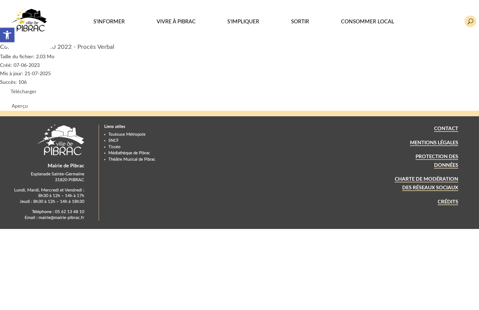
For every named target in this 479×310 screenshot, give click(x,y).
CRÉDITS (448, 202)
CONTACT (446, 128)
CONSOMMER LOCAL (367, 21)
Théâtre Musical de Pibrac (131, 159)
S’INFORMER (109, 21)
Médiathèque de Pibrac (129, 153)
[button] (7, 35)
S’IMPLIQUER (243, 21)
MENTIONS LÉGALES (434, 142)
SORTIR (300, 21)
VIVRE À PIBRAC (176, 21)
